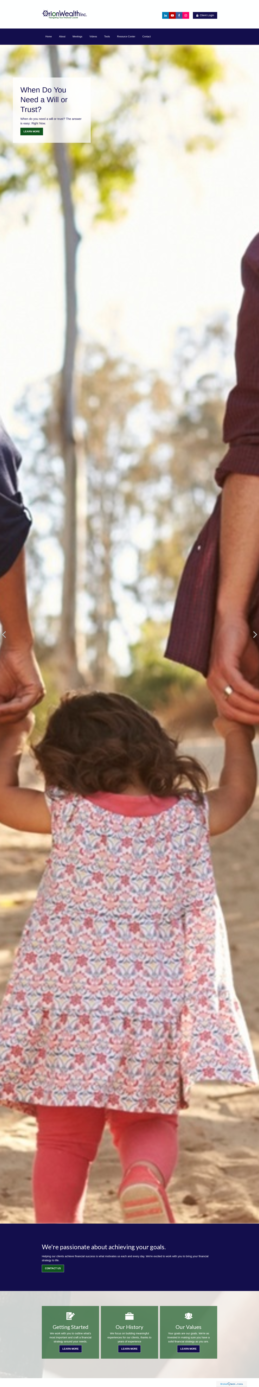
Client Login (207, 15)
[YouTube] (172, 15)
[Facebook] (179, 15)
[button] (48, 36)
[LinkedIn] (165, 15)
